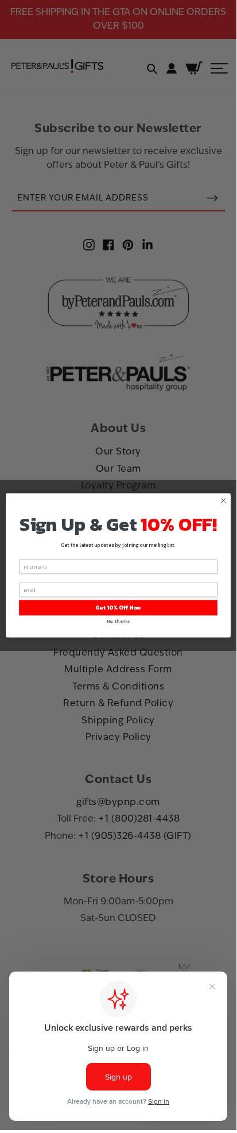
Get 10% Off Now (118, 607)
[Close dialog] (223, 500)
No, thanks (118, 620)
